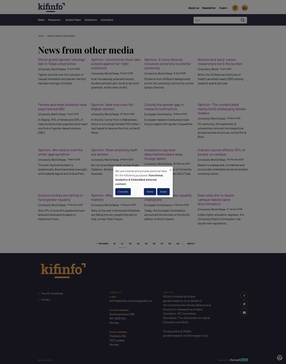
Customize (123, 191)
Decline (150, 191)
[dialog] (143, 182)
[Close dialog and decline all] (170, 168)
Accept (163, 191)
